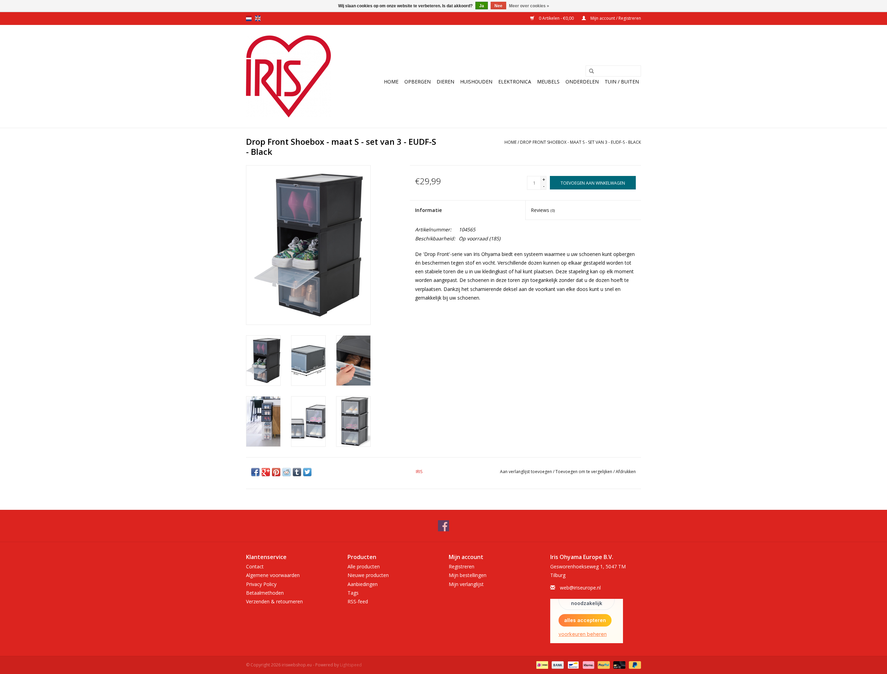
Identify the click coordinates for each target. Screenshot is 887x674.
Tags (353, 592)
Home (391, 81)
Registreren (461, 566)
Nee (498, 5)
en (258, 18)
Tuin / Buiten (622, 81)
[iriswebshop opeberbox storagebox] (288, 76)
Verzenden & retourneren (274, 601)
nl (249, 18)
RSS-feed (358, 601)
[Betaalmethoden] (541, 664)
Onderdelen (582, 81)
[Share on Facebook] (255, 472)
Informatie (428, 210)
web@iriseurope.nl (580, 587)
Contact (255, 566)
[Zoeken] (591, 71)
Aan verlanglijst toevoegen (526, 472)
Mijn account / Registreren (615, 18)
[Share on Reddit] (286, 472)
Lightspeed (351, 665)
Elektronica (514, 81)
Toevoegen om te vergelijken (584, 472)
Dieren (445, 81)
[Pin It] (276, 472)
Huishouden (476, 81)
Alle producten (364, 566)
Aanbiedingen (363, 584)
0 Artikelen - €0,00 (556, 18)
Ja (481, 5)
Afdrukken (626, 472)
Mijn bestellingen (467, 575)
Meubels (548, 81)
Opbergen (417, 81)
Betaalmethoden (265, 592)
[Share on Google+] (266, 472)
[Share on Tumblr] (297, 472)
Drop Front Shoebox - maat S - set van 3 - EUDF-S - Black (580, 142)
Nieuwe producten (368, 575)
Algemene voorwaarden (273, 575)
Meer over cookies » (529, 5)
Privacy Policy (261, 584)
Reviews (543, 210)
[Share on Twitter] (307, 472)
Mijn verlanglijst (466, 584)
